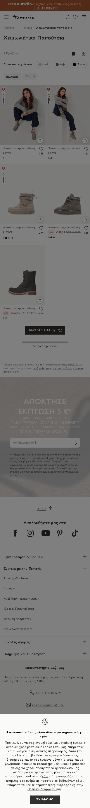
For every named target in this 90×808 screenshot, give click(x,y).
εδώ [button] (79, 781)
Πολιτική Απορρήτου (42, 789)
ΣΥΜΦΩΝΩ (45, 799)
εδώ (45, 776)
